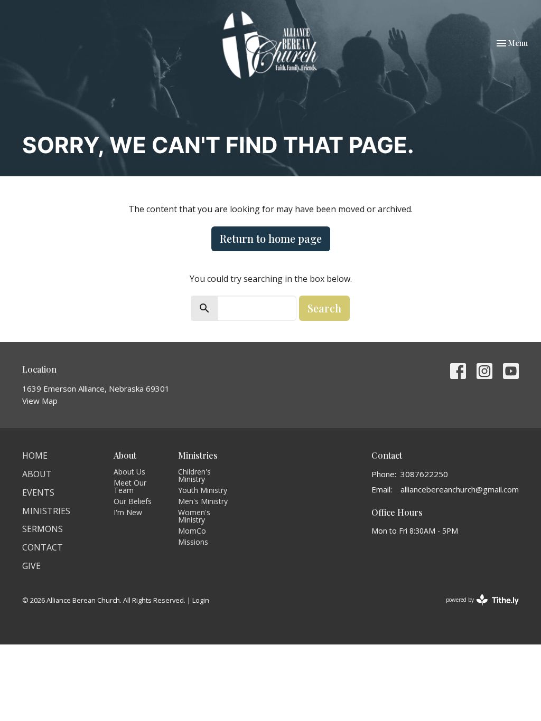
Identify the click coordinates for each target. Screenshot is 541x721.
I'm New (128, 512)
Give (31, 566)
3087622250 (424, 474)
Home (35, 455)
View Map (40, 400)
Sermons (42, 529)
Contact (42, 547)
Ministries (46, 511)
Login (200, 600)
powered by (477, 608)
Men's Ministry (203, 501)
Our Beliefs (133, 501)
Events (38, 492)
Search (324, 308)
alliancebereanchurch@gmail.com (459, 489)
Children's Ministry (194, 475)
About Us (129, 472)
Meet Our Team (130, 486)
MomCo (192, 531)
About (37, 474)
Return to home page (271, 238)
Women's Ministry (194, 516)
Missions (193, 542)
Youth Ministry (202, 490)
